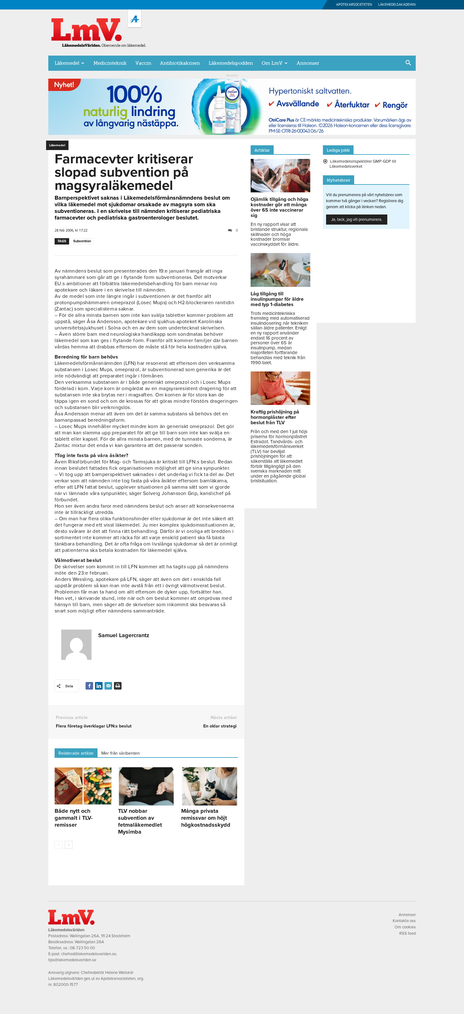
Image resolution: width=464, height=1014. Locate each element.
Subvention (82, 241)
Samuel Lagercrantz (123, 635)
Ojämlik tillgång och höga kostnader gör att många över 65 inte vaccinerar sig (279, 207)
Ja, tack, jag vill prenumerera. (356, 219)
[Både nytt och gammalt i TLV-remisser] (83, 786)
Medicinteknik (110, 63)
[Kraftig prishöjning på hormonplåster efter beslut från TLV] (280, 403)
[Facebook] (89, 686)
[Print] (118, 686)
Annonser (308, 63)
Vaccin (143, 63)
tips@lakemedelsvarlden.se (72, 960)
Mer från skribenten (120, 753)
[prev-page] (58, 845)
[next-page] (69, 845)
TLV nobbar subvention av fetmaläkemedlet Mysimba (140, 821)
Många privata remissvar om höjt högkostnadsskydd (205, 817)
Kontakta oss (404, 920)
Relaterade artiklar (76, 753)
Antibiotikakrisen (180, 63)
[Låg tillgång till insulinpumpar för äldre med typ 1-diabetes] (280, 285)
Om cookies (405, 927)
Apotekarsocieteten (354, 4)
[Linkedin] (99, 686)
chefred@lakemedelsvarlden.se (88, 954)
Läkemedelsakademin (397, 4)
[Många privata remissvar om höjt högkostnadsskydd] (209, 786)
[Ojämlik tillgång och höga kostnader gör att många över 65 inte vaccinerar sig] (280, 191)
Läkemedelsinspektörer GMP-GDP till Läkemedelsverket (363, 164)
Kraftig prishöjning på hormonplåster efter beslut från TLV (275, 417)
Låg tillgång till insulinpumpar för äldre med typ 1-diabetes (277, 299)
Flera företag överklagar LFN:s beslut (94, 726)
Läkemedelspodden (231, 63)
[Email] (108, 686)
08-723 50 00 (82, 948)
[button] (408, 63)
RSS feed (407, 933)
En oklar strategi (220, 726)
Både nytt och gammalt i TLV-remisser (73, 817)
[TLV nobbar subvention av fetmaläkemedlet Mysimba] (146, 786)
